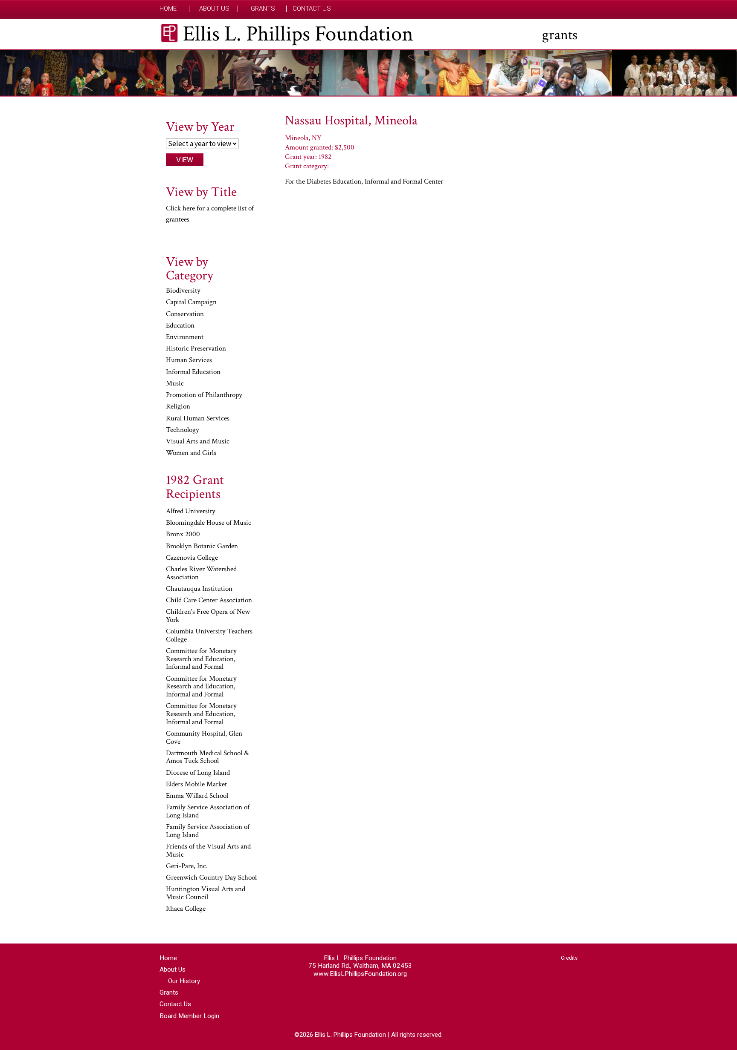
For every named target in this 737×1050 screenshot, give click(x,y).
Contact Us (312, 9)
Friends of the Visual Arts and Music (208, 851)
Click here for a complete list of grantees (210, 214)
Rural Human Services (197, 418)
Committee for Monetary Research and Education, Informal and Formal (201, 659)
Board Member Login (189, 1016)
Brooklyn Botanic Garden (202, 546)
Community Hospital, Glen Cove (204, 738)
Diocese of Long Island (198, 773)
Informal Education (193, 372)
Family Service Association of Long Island (208, 811)
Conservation (185, 314)
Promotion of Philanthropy (204, 395)
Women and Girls (191, 453)
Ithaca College (186, 909)
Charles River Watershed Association (201, 573)
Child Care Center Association (209, 600)
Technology (182, 430)
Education (180, 326)
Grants (263, 9)
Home (168, 9)
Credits (569, 958)
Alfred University (190, 511)
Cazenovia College (192, 558)
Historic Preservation (196, 349)
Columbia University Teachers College (209, 635)
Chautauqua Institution (199, 589)
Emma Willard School (197, 796)
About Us (214, 9)
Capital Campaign (191, 302)
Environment (184, 337)
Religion (178, 407)
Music (175, 384)
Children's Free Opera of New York (208, 616)
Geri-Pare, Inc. (187, 866)
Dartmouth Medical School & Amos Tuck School (207, 757)
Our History (184, 981)
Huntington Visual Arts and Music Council (205, 893)
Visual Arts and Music (197, 441)
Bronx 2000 (183, 534)
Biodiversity (183, 291)
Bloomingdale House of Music (208, 523)
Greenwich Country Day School (211, 878)
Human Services (189, 360)
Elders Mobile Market (196, 784)
